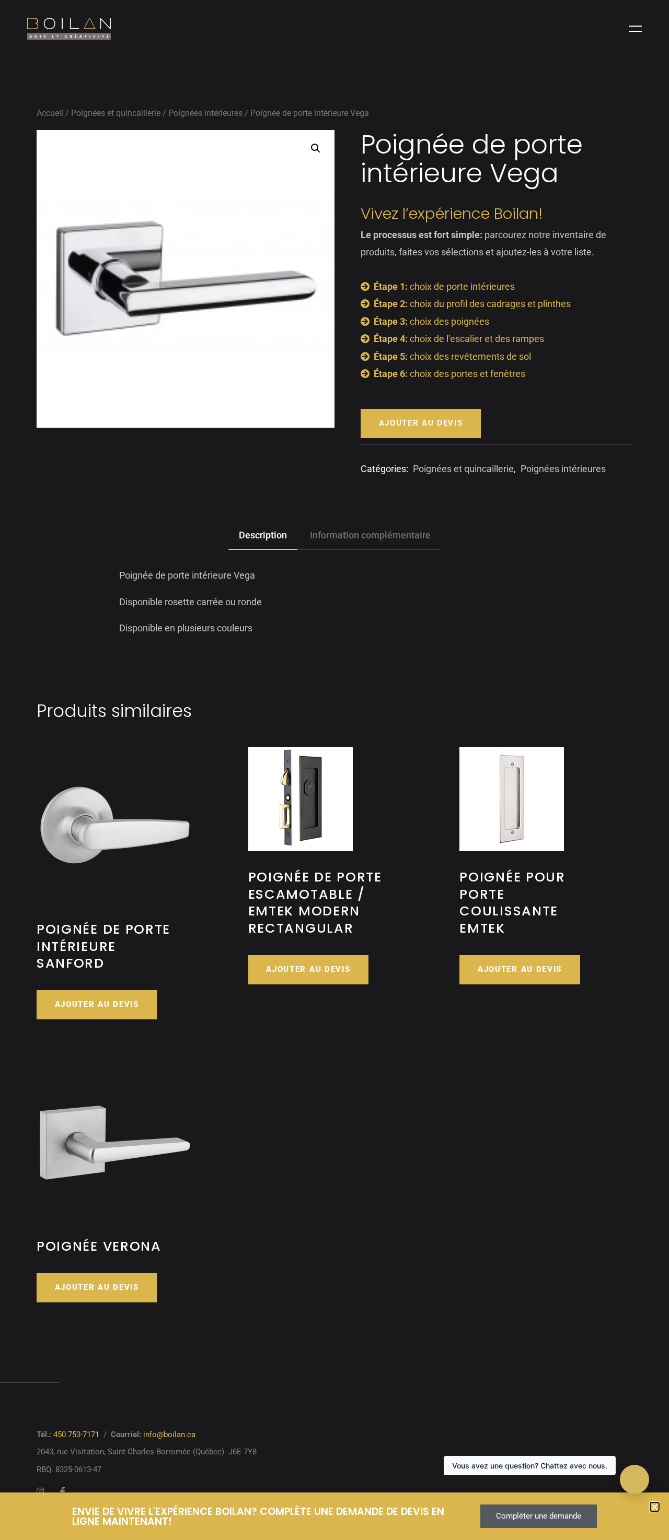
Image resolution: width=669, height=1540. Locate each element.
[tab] (262, 536)
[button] (315, 148)
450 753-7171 (76, 1434)
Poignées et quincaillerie (115, 113)
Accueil (50, 113)
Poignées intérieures (205, 113)
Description (263, 535)
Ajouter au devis (421, 423)
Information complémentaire (370, 535)
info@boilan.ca (169, 1434)
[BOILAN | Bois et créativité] (69, 29)
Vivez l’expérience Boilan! (452, 213)
